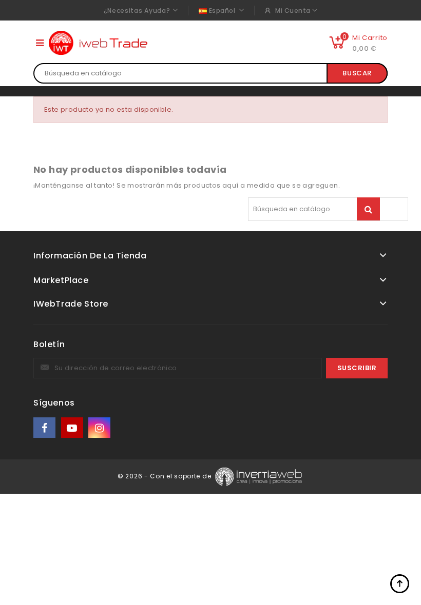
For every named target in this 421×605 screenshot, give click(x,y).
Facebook (45, 427)
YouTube (73, 427)
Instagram (100, 427)
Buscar (357, 73)
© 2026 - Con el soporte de (165, 476)
